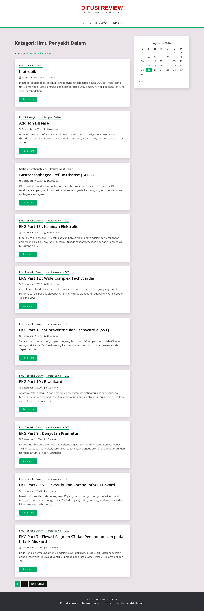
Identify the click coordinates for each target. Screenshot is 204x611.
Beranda (86, 23)
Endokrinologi (27, 117)
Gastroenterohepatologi (33, 168)
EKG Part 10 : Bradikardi (41, 381)
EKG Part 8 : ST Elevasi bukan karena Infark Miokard (67, 485)
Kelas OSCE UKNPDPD (109, 23)
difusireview (49, 77)
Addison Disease (34, 123)
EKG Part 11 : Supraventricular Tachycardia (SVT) (64, 330)
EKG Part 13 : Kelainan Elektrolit (48, 226)
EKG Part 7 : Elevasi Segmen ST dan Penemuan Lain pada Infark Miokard (71, 539)
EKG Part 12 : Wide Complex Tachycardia (56, 278)
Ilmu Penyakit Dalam (31, 65)
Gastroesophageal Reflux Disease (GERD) (56, 174)
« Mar (142, 81)
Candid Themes (135, 603)
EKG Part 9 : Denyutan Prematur (49, 433)
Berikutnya (38, 584)
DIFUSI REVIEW (102, 8)
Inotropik (27, 71)
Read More (28, 99)
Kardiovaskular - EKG (57, 220)
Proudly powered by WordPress (79, 603)
